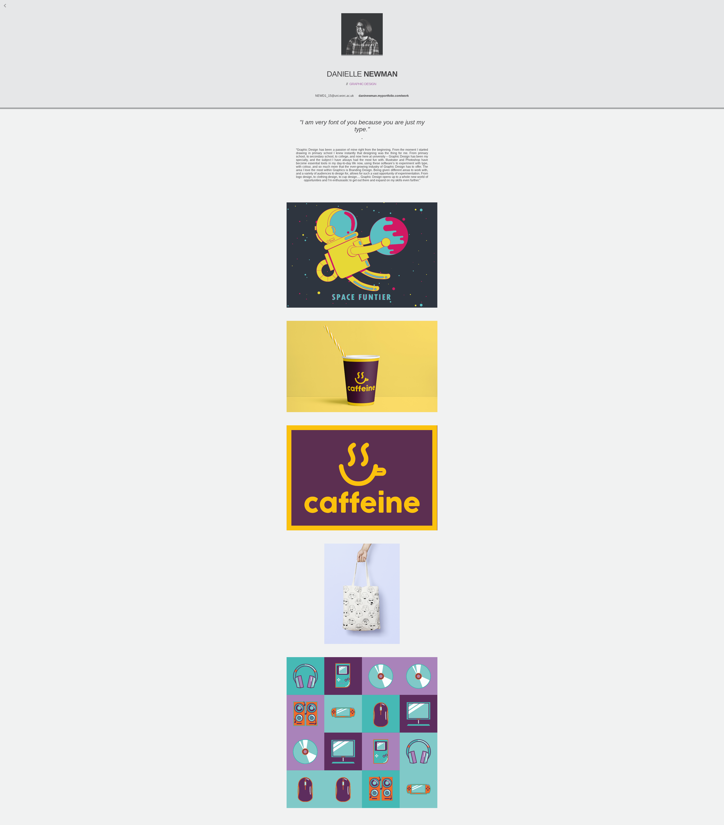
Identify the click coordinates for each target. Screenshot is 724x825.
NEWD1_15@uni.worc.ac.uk (334, 95)
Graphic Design (361, 84)
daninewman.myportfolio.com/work (384, 95)
